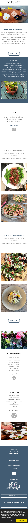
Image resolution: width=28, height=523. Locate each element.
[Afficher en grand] (14, 486)
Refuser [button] (10, 520)
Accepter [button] (21, 520)
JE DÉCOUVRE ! (14, 410)
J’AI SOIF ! (14, 374)
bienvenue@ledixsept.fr (14, 465)
